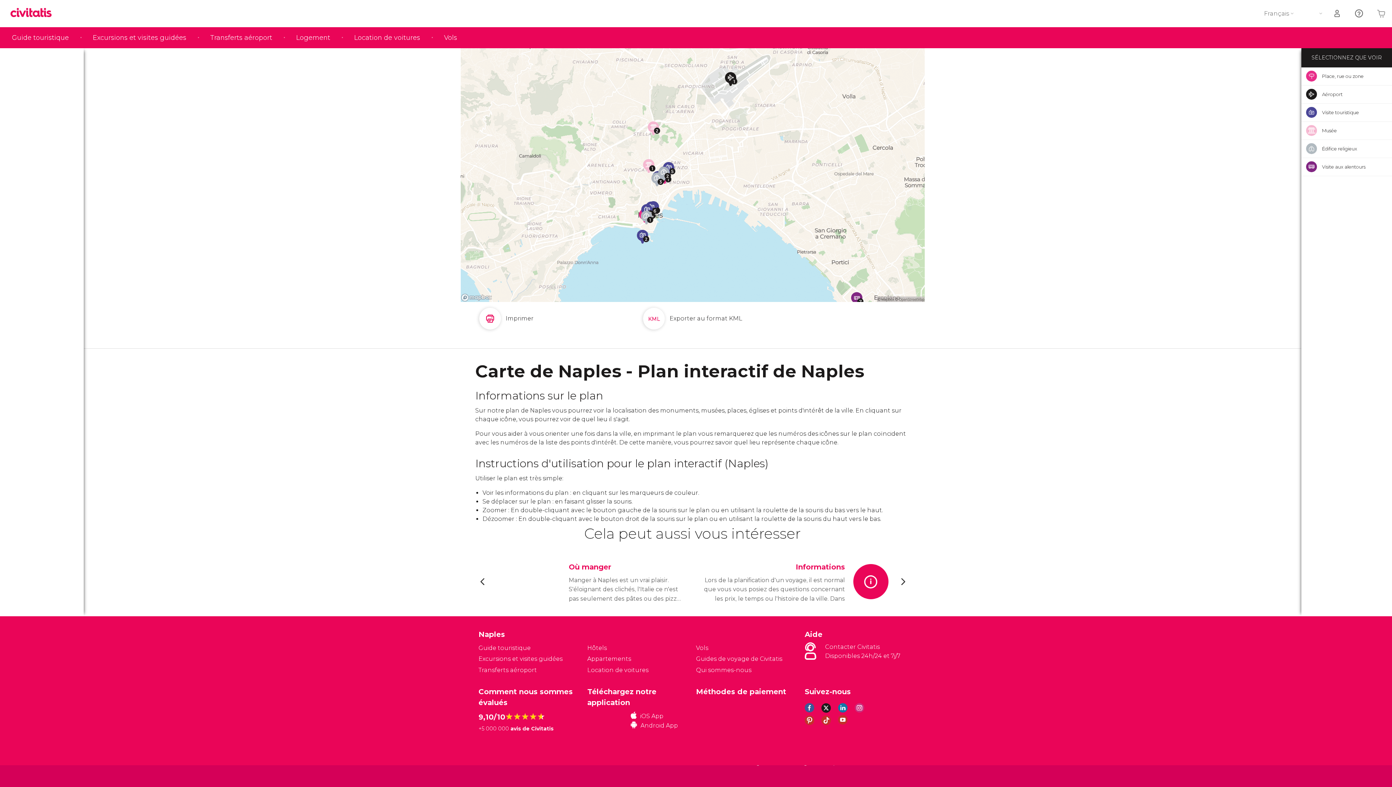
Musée (1329, 130)
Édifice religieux (1339, 149)
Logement (313, 38)
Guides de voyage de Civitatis (739, 658)
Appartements (609, 658)
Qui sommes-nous (723, 670)
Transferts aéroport (241, 38)
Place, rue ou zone (1343, 76)
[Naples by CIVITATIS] (34, 13)
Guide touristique (40, 38)
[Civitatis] (496, 775)
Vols (450, 38)
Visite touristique (1340, 112)
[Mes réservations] (1337, 13)
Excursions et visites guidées (139, 38)
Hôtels (597, 648)
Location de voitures (387, 38)
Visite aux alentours (1344, 167)
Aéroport (1332, 94)
